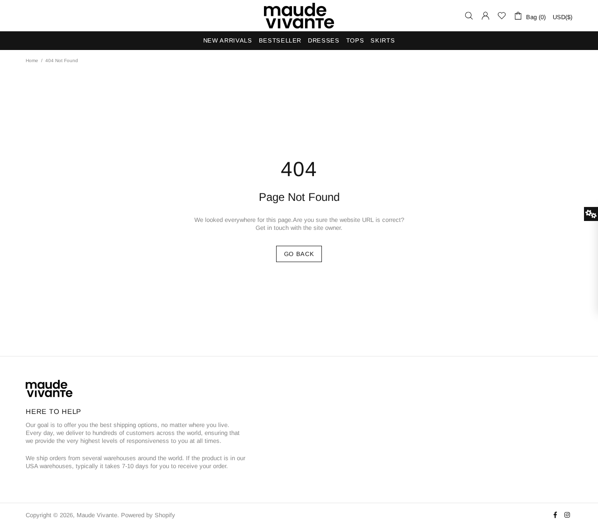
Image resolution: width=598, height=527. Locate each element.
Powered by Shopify (148, 515)
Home (32, 60)
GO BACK (299, 253)
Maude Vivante (299, 15)
